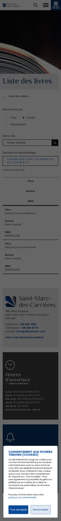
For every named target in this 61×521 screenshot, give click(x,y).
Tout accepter (18, 509)
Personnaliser (40, 509)
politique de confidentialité (22, 497)
